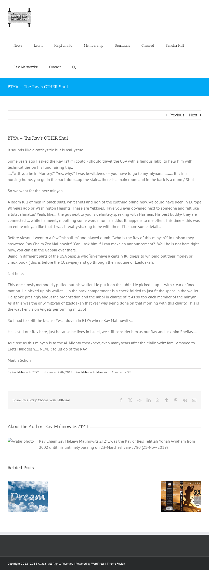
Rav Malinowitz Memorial (92, 372)
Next (193, 114)
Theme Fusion (116, 563)
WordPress (97, 563)
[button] (74, 67)
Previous (176, 114)
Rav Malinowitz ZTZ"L (26, 372)
